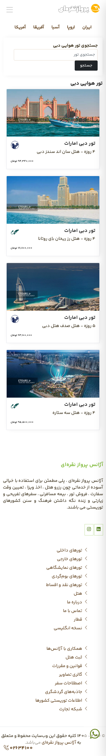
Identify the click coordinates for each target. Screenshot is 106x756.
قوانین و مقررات (67, 666)
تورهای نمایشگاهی (64, 568)
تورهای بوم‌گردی (67, 576)
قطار (78, 619)
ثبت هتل (74, 657)
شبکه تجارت (71, 709)
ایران (87, 27)
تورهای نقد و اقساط (64, 585)
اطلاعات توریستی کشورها (59, 700)
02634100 (21, 748)
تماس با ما (73, 611)
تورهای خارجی (70, 559)
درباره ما (75, 602)
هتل (78, 594)
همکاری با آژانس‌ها (64, 649)
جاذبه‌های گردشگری (64, 692)
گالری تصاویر (71, 675)
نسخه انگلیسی (68, 628)
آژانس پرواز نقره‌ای (59, 742)
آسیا (56, 27)
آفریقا (38, 27)
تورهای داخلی (70, 550)
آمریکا (20, 27)
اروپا (71, 27)
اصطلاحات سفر (69, 683)
